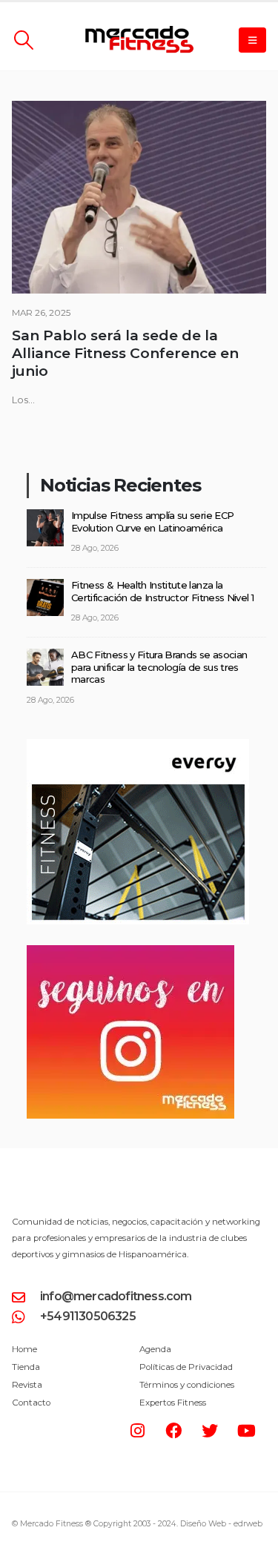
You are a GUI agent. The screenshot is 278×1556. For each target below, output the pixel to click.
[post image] (139, 197)
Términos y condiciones (186, 1385)
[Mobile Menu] (252, 40)
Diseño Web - (221, 1524)
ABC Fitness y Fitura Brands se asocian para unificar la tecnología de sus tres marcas (159, 667)
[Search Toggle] (23, 40)
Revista (27, 1385)
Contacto (31, 1402)
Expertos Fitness (172, 1402)
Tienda (26, 1367)
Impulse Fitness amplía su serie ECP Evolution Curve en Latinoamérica (152, 521)
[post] (45, 526)
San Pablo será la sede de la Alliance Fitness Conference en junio (125, 353)
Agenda (155, 1349)
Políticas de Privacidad (186, 1367)
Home (24, 1349)
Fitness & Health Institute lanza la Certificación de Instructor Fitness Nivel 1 (162, 591)
